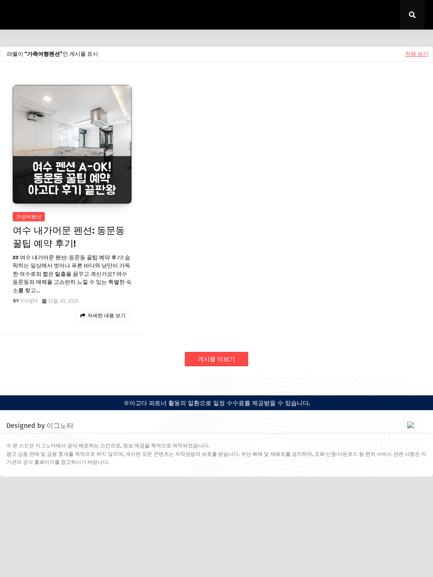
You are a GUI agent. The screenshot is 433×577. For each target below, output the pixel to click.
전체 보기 (416, 54)
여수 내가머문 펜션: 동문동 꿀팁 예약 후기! (69, 237)
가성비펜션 (28, 217)
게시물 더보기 (216, 359)
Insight (29, 300)
